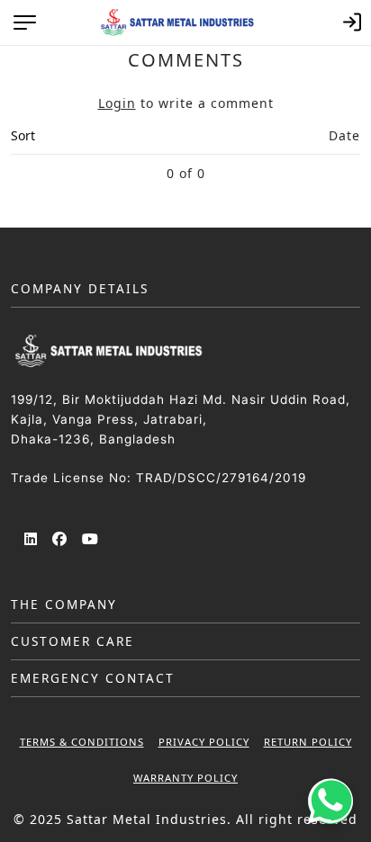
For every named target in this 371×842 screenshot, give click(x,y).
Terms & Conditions (82, 741)
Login (117, 103)
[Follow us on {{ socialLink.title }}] (31, 540)
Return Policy (308, 741)
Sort (23, 135)
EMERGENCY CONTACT (93, 677)
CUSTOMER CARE (72, 640)
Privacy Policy (203, 741)
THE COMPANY (64, 604)
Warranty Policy (185, 777)
